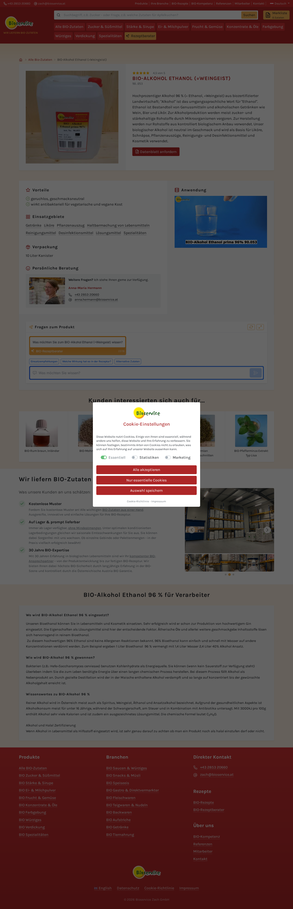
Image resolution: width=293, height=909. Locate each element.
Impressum (158, 501)
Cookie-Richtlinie (138, 501)
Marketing (181, 457)
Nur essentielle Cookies (146, 480)
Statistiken (149, 457)
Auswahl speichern (146, 490)
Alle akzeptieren (146, 469)
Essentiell (117, 457)
